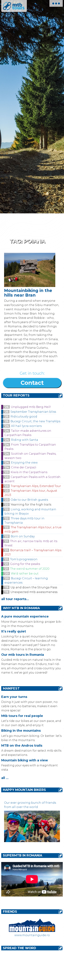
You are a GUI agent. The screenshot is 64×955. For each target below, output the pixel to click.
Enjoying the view (24, 462)
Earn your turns (14, 697)
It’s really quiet (13, 631)
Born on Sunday (23, 536)
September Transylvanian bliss (33, 411)
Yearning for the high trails (31, 504)
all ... (5, 778)
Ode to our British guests (29, 499)
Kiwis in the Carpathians (29, 472)
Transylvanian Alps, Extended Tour (36, 486)
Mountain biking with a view (24, 760)
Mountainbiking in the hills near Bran (28, 293)
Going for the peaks (25, 564)
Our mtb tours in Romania (22, 654)
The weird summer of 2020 (29, 568)
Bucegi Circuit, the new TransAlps (35, 421)
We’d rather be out (25, 573)
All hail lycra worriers (26, 426)
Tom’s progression (24, 559)
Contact (32, 382)
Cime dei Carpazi (23, 467)
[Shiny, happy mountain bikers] (32, 841)
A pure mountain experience (25, 616)
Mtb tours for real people (22, 716)
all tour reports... (15, 599)
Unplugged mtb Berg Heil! (31, 407)
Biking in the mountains (21, 730)
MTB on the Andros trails (21, 745)
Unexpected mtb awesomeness (33, 592)
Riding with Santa (24, 439)
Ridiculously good (23, 416)
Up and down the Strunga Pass (33, 587)
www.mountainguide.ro (32, 935)
